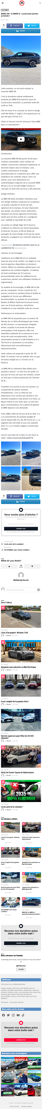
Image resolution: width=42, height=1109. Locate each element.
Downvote (32, 566)
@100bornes (21, 966)
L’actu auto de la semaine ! (12, 807)
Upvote (9, 566)
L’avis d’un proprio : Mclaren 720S (14, 633)
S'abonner (21, 969)
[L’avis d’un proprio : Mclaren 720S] (21, 617)
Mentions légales (27, 1106)
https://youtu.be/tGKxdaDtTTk (20, 438)
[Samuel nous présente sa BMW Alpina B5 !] (31, 877)
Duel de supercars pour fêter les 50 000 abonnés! (17, 737)
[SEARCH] (40, 3)
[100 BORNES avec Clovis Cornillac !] (10, 902)
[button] (7, 1063)
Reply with (38, 590)
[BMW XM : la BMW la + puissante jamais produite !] (31, 902)
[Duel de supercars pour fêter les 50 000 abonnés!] (21, 720)
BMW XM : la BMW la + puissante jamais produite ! (31, 913)
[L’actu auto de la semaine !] (21, 791)
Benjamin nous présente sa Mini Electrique (18, 667)
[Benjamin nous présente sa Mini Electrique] (21, 651)
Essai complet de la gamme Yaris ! (15, 701)
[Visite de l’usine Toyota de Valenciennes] (21, 756)
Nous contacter (14, 1106)
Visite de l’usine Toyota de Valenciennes (17, 772)
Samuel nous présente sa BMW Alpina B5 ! (30, 888)
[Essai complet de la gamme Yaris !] (21, 685)
